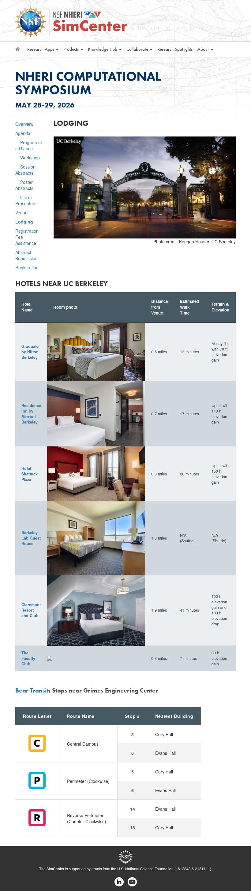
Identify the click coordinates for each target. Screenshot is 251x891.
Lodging (24, 222)
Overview (24, 124)
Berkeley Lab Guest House (31, 538)
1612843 (183, 868)
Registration (27, 267)
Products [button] (71, 49)
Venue (21, 212)
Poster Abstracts (24, 185)
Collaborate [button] (137, 49)
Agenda (22, 133)
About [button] (203, 49)
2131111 (202, 868)
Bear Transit (32, 690)
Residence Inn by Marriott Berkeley (31, 414)
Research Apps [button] (41, 49)
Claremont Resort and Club (31, 610)
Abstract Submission (26, 255)
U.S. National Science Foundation (145, 868)
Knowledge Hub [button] (103, 49)
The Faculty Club (28, 658)
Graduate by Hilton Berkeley (30, 352)
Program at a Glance (28, 145)
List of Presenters (25, 200)
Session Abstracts (25, 170)
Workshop (30, 158)
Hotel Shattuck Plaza (29, 474)
